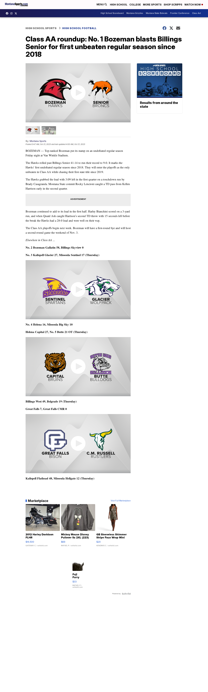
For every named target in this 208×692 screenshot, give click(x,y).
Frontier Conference (179, 13)
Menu (100, 4)
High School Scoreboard (112, 13)
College (135, 4)
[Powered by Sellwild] (126, 594)
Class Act (196, 13)
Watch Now (192, 4)
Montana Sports (38, 141)
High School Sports (41, 28)
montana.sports (12, 13)
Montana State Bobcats (156, 13)
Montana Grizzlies (134, 13)
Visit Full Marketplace (121, 501)
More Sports (152, 4)
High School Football (79, 28)
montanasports (8, 13)
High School (118, 4)
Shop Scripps (173, 4)
